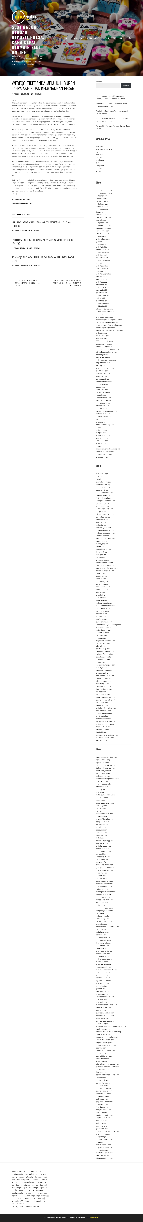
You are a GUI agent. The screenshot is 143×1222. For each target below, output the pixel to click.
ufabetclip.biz (101, 247)
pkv (97, 152)
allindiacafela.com (103, 694)
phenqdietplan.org (103, 403)
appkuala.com (101, 616)
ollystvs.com (101, 929)
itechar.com (100, 212)
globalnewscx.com (103, 932)
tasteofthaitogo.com (103, 630)
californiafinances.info (104, 654)
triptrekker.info (101, 986)
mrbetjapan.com (102, 611)
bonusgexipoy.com (103, 1088)
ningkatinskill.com (103, 392)
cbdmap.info (101, 789)
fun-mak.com (101, 1053)
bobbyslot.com (102, 830)
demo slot (34, 1180)
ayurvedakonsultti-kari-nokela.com (109, 330)
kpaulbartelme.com (103, 1034)
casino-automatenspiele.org (107, 568)
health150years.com (103, 528)
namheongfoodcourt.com (105, 678)
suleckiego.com (102, 740)
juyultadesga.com (103, 357)
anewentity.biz (101, 614)
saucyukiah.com (102, 474)
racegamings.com (103, 1137)
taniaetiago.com (102, 441)
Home (66, 38)
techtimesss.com (102, 519)
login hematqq (42, 1196)
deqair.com (100, 387)
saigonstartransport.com (105, 641)
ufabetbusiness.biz (103, 260)
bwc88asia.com (102, 371)
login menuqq (17, 1196)
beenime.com (101, 1048)
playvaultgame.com (103, 1145)
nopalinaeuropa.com (104, 454)
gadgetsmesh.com (103, 897)
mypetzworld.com (103, 363)
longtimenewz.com (103, 1118)
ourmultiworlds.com (103, 482)
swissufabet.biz (102, 258)
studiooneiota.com (103, 954)
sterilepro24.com (102, 1018)
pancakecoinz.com (103, 808)
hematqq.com (42, 1193)
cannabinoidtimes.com (104, 865)
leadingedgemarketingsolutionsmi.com (111, 320)
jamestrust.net (101, 576)
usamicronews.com (103, 1126)
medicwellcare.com (103, 1007)
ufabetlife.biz (101, 271)
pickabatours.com (103, 776)
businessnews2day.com (105, 1013)
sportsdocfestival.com (104, 1153)
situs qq (28, 1174)
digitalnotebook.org (103, 846)
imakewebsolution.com (105, 803)
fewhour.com (101, 876)
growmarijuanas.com (104, 886)
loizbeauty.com (102, 584)
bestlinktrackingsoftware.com (107, 1075)
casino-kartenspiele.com (105, 565)
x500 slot (43, 1180)
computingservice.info (104, 911)
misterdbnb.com (102, 1059)
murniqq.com (30, 1193)
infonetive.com (101, 646)
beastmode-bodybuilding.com (107, 779)
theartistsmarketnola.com (105, 670)
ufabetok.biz (101, 298)
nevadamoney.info (103, 659)
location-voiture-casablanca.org (108, 1032)
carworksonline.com (103, 517)
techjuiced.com (102, 223)
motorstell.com (101, 525)
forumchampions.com (104, 493)
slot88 (14, 1201)
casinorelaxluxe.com (104, 1091)
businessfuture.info (103, 784)
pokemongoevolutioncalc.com (107, 1131)
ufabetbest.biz (101, 282)
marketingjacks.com (103, 719)
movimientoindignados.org (106, 411)
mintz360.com (101, 835)
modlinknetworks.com (104, 1115)
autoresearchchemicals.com (107, 735)
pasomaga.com (102, 446)
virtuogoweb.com (103, 231)
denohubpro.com (102, 945)
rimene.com (100, 662)
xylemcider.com (102, 438)
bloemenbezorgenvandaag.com (108, 625)
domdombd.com (102, 1096)
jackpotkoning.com (103, 1112)
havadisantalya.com (103, 201)
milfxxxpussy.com (103, 414)
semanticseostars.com (104, 881)
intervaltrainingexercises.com (107, 1064)
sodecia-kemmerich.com (105, 1050)
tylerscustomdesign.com (105, 514)
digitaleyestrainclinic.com (106, 708)
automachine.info (102, 962)
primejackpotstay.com (104, 1139)
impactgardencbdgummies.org (108, 449)
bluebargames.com (103, 495)
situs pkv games (18, 1177)
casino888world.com (104, 1056)
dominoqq (100, 160)
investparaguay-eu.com (105, 368)
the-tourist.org (101, 552)
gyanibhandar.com (103, 242)
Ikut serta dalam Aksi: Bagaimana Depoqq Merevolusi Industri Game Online (28, 283)
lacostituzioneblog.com (105, 425)
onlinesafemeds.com (104, 239)
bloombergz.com (102, 560)
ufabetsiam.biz (102, 255)
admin (39, 94)
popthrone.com (102, 798)
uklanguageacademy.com (106, 765)
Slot (82, 38)
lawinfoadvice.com (103, 400)
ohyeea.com (100, 427)
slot (31, 203)
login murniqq (29, 1196)
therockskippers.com (104, 689)
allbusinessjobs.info (103, 771)
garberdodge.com (103, 503)
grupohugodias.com (103, 384)
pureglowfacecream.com (105, 606)
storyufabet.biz (102, 290)
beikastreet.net (101, 476)
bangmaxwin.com (103, 643)
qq (97, 173)
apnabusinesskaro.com (105, 737)
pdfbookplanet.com (103, 937)
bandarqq (100, 157)
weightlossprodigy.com (105, 841)
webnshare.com (102, 889)
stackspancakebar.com (105, 676)
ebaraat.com (101, 220)
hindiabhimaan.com (103, 727)
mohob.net (100, 838)
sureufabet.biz (101, 285)
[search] (130, 38)
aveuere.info (101, 862)
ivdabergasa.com (103, 355)
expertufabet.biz (102, 250)
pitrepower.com (102, 703)
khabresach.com (102, 729)
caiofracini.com (102, 913)
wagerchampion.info (104, 967)
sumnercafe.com (102, 406)
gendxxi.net (100, 989)
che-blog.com (101, 806)
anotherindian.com (103, 435)
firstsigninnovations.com (105, 501)
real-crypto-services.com (106, 360)
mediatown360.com (103, 705)
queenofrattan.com (103, 940)
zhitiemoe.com (101, 430)
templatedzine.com (103, 398)
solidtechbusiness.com (105, 1021)
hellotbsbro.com (102, 905)
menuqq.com (17, 1171)
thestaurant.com (102, 1072)
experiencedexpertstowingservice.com (111, 1026)
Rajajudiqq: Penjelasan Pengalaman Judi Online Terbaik (112, 112)
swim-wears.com (102, 506)
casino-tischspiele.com (105, 571)
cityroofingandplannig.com (106, 352)
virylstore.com (101, 522)
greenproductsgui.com (105, 867)
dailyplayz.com (102, 1099)
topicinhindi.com (102, 762)
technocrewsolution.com (105, 533)
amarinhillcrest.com (103, 549)
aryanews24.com (102, 336)
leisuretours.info (102, 902)
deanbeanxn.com (102, 792)
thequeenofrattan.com (104, 943)
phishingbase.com (103, 1134)
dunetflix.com (101, 408)
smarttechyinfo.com (103, 843)
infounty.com (101, 365)
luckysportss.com (103, 1120)
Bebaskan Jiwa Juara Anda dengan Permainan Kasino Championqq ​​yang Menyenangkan (67, 283)
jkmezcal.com (101, 1061)
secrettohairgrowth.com (105, 627)
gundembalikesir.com (104, 209)
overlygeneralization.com (106, 892)
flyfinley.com (101, 811)
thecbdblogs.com (103, 732)
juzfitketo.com (101, 443)
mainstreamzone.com (104, 884)
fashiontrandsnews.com (105, 312)
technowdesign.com (104, 346)
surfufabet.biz (101, 279)
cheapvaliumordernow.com (106, 1045)
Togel (107, 38)
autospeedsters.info (103, 964)
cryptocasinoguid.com (104, 317)
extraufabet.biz (102, 268)
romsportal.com (102, 1150)
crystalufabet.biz (102, 295)
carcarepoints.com (103, 379)
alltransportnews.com (104, 309)
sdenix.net (100, 546)
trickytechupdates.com (105, 724)
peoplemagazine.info (104, 193)
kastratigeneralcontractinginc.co (108, 322)
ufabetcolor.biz (102, 266)
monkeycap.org (102, 544)
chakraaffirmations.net (104, 819)
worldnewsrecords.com (105, 1016)
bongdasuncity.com (103, 851)
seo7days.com (101, 619)
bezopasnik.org (102, 635)
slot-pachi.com (102, 854)
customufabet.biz (103, 287)
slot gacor (38, 1177)
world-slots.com (102, 800)
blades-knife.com (103, 948)
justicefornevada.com (104, 900)
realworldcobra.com (104, 959)
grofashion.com (102, 1129)
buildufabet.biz (102, 306)
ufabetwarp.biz (102, 244)
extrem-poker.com (103, 373)
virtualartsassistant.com (105, 1040)
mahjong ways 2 (36, 1182)
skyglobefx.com (102, 975)
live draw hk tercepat (104, 149)
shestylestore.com (103, 1155)
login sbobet (29, 1190)
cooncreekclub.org (103, 485)
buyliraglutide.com (103, 236)
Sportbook (98, 38)
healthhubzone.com (103, 217)
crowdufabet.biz (102, 303)
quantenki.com (101, 1002)
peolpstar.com (101, 511)
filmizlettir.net (101, 479)
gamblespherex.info (103, 978)
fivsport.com (101, 395)
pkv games (24, 203)
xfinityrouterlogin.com (104, 716)
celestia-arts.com (102, 490)
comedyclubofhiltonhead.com (107, 1037)
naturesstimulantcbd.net (105, 452)
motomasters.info (102, 991)
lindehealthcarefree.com (105, 768)
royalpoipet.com (102, 1069)
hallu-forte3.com (102, 684)
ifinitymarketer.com (103, 1110)
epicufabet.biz (101, 293)
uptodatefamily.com (103, 417)
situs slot (99, 147)
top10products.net (103, 773)
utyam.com (100, 422)
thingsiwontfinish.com (104, 1158)
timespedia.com (102, 589)
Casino (89, 38)
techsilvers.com (102, 390)
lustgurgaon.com (102, 824)
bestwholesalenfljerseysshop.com (109, 325)
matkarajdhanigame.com (105, 795)
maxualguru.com (102, 849)
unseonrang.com (102, 919)
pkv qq (98, 171)
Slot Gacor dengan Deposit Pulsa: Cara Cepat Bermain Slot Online (28, 39)
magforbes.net (101, 541)
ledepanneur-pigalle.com (105, 665)
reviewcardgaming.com (105, 1024)
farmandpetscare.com (104, 908)
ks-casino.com (101, 376)
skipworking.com (102, 581)
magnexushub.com (103, 228)
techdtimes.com (102, 204)
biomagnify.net (102, 457)
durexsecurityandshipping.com (108, 349)
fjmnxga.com (101, 638)
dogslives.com (101, 935)
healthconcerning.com (104, 870)
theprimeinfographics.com (106, 1042)
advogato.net (101, 554)
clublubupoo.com (102, 1077)
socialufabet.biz (102, 277)
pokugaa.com (101, 1142)
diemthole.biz (101, 595)
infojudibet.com (102, 787)
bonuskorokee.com (103, 1085)
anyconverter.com (103, 587)
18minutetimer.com (103, 878)
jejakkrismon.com (102, 592)
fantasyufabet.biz (103, 252)
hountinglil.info (101, 816)
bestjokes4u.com (102, 822)
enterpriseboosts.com (104, 563)
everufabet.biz (101, 301)
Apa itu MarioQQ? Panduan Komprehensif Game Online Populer (112, 119)
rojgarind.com (101, 873)
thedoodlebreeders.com (105, 381)
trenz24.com (101, 579)
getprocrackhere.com (104, 1102)
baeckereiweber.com (104, 190)
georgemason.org (103, 760)
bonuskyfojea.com (103, 1083)
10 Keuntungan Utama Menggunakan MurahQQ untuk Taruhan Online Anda (110, 97)
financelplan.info (102, 781)
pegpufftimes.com (103, 487)
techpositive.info (102, 916)
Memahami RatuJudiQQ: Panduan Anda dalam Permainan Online (111, 105)
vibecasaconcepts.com (105, 997)
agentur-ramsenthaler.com (106, 980)
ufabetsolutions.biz (103, 274)
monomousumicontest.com (106, 970)
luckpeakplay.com (103, 1123)
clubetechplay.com (103, 1094)
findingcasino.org (103, 956)
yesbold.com (101, 215)
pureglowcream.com (104, 622)
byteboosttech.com (103, 225)
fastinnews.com (102, 1104)
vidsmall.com (101, 1010)
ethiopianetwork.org (103, 894)
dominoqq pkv (36, 1171)
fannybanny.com (102, 1107)
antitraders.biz (101, 333)
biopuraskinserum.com (105, 651)
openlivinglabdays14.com (106, 328)
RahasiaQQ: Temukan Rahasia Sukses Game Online (113, 127)
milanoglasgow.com (103, 681)
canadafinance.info (103, 657)
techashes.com (102, 196)
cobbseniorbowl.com (104, 344)
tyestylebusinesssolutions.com (107, 1067)
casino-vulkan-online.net (105, 700)
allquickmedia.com (103, 600)
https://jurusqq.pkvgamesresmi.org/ (26, 1206)
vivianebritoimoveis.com (105, 538)
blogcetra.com (101, 924)
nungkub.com (101, 433)
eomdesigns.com (102, 983)
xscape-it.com (101, 338)
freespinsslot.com (103, 857)
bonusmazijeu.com (103, 1080)
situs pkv (99, 155)
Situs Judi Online (118, 38)
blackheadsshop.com (104, 1029)
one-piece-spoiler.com (104, 951)
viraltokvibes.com (103, 536)
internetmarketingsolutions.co (107, 927)
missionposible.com (103, 711)
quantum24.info (102, 999)
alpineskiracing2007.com (105, 697)
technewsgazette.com (104, 603)
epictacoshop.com (103, 649)
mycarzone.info (102, 994)
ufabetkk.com (101, 598)
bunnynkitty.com (102, 633)
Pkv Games (74, 38)
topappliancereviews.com (106, 721)
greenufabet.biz (102, 263)
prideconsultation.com (104, 814)
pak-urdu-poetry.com (104, 921)
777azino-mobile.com (104, 341)
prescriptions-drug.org (105, 530)
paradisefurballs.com (104, 859)
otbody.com (100, 573)
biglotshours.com (102, 233)
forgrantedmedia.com (104, 509)
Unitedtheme (93, 1218)
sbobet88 (39, 1190)
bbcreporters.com (103, 314)
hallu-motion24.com (103, 686)
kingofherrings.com (103, 608)
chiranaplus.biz (102, 673)
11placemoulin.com (103, 832)
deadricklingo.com (103, 972)
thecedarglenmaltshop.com (106, 757)
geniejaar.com (101, 827)
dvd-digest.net (101, 668)
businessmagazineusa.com (106, 1005)
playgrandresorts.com (104, 1147)
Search (99, 82)
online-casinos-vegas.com (106, 713)
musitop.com (101, 419)
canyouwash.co (102, 198)
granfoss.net (101, 692)
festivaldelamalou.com (104, 498)
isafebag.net (101, 557)
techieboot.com (102, 207)
